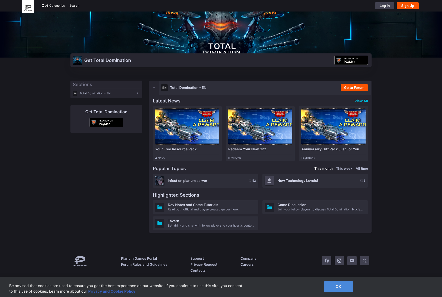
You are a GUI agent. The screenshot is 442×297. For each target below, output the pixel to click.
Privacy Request (203, 264)
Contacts (198, 270)
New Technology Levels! (297, 180)
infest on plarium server (187, 180)
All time (362, 168)
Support (197, 258)
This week (344, 168)
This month (323, 168)
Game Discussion (291, 205)
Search (74, 6)
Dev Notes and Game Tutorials (193, 205)
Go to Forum (354, 87)
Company (248, 258)
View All (361, 101)
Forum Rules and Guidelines (144, 264)
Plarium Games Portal (139, 258)
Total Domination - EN (95, 93)
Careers (246, 264)
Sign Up (407, 6)
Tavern (173, 221)
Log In (385, 6)
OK (338, 286)
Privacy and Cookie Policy (112, 291)
